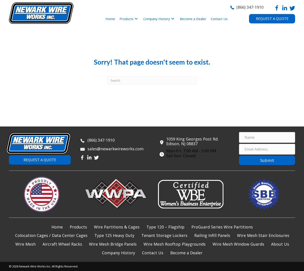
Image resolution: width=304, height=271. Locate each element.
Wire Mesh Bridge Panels (113, 244)
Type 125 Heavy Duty (114, 235)
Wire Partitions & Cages (117, 227)
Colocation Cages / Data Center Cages (51, 235)
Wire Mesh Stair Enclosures (263, 235)
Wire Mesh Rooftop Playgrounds (175, 244)
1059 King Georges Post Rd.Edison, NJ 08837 (192, 141)
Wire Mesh (25, 244)
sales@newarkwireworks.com (115, 148)
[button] (277, 8)
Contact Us (152, 252)
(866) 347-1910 (249, 7)
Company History (118, 252)
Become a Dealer (186, 252)
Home (57, 227)
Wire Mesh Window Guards (238, 244)
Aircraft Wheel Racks (62, 244)
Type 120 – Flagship (165, 227)
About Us (280, 244)
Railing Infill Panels (212, 235)
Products (78, 227)
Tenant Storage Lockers (164, 235)
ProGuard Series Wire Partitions (222, 227)
